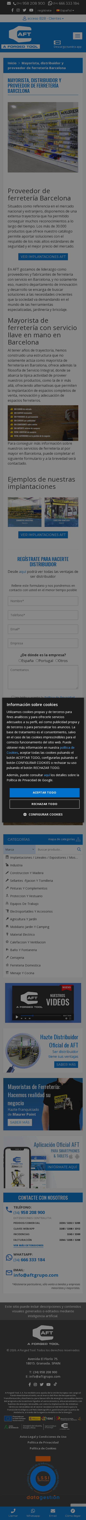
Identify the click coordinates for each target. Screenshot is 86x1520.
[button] (43, 814)
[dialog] (43, 760)
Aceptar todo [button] (44, 793)
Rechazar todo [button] (44, 804)
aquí (47, 775)
